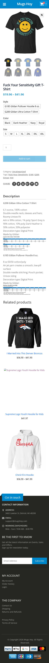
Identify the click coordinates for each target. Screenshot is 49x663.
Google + (27, 184)
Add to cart (24, 158)
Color (6, 118)
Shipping (6, 608)
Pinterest (32, 184)
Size (5, 129)
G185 (31, 174)
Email (36, 184)
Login (4, 587)
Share (6, 183)
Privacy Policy (8, 620)
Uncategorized (19, 171)
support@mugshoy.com (16, 521)
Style (5, 101)
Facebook (14, 184)
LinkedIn (23, 184)
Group (6, 177)
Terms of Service (9, 623)
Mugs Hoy (24, 3)
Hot (11, 177)
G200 (36, 174)
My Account (7, 580)
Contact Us (7, 605)
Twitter (18, 184)
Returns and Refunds (12, 612)
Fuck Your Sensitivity (18, 174)
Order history (8, 584)
